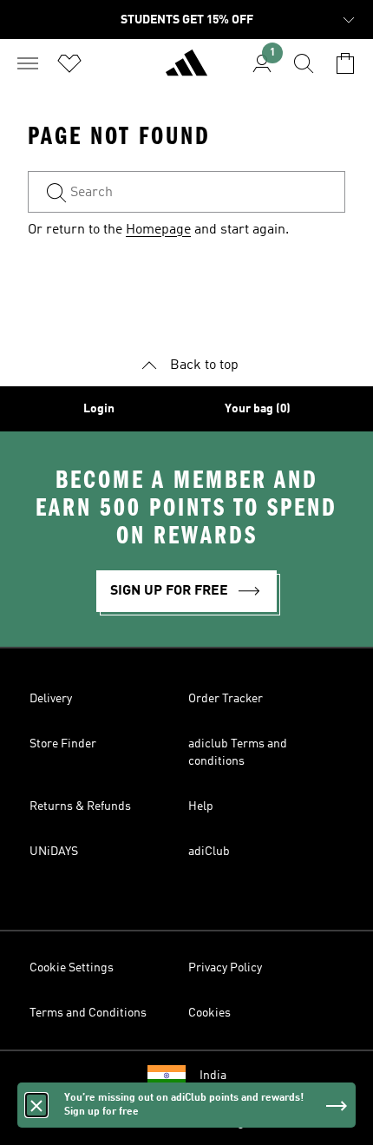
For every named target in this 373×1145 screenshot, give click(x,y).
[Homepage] (186, 70)
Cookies (209, 1013)
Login (99, 409)
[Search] (303, 63)
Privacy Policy (225, 968)
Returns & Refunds (80, 806)
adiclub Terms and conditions (237, 752)
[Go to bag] (345, 63)
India (213, 1075)
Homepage (158, 230)
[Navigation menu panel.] (28, 63)
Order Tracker (225, 699)
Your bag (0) (258, 409)
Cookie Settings (71, 968)
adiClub (209, 852)
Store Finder (62, 744)
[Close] (36, 1105)
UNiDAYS (53, 852)
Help (200, 806)
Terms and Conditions (88, 1013)
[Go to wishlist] (69, 63)
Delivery (50, 699)
